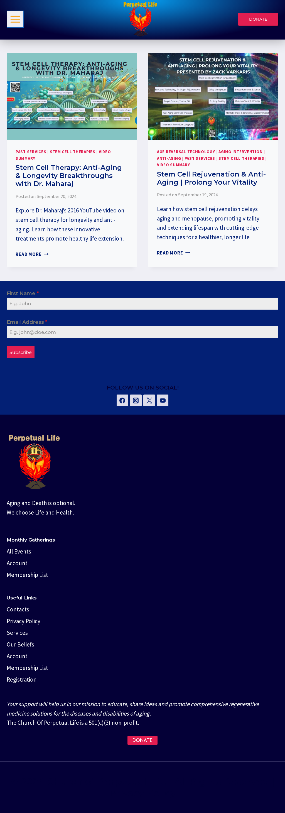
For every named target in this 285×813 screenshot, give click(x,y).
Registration (22, 679)
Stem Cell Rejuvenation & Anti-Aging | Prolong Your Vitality (211, 178)
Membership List (27, 575)
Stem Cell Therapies (72, 151)
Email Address (27, 322)
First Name (23, 293)
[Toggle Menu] (15, 19)
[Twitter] (149, 400)
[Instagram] (136, 400)
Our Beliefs (20, 644)
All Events (19, 551)
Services (17, 632)
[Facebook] (122, 400)
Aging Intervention (240, 151)
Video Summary (173, 164)
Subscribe (20, 352)
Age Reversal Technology (186, 151)
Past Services (31, 151)
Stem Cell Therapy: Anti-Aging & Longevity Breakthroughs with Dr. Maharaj (69, 175)
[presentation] (72, 96)
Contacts (18, 609)
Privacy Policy (23, 621)
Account (17, 563)
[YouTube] (162, 400)
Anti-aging (169, 158)
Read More (32, 254)
